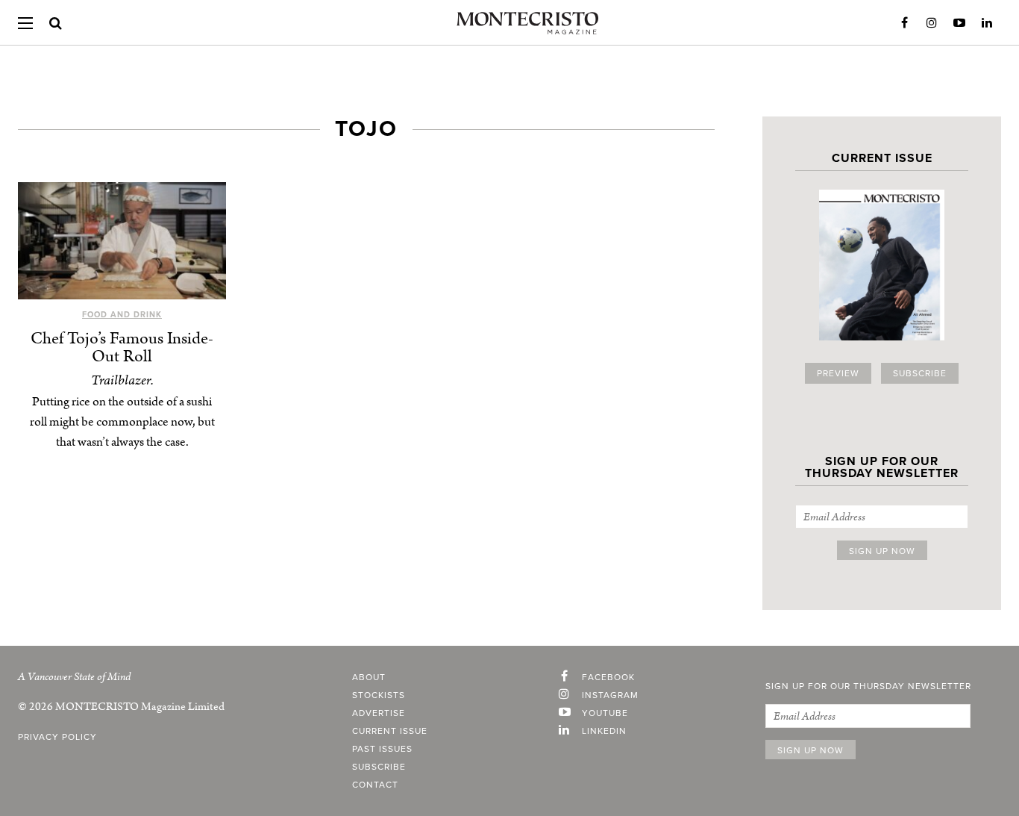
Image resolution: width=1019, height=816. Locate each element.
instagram (610, 695)
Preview (838, 373)
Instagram (931, 23)
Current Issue (389, 731)
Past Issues (382, 749)
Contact (375, 784)
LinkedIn (987, 23)
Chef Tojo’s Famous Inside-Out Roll (122, 347)
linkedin (604, 731)
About (369, 677)
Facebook (904, 23)
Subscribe (920, 373)
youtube (605, 713)
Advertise (378, 713)
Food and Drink (122, 315)
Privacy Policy (57, 737)
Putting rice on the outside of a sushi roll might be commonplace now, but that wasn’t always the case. (122, 422)
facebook (608, 677)
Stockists (378, 695)
